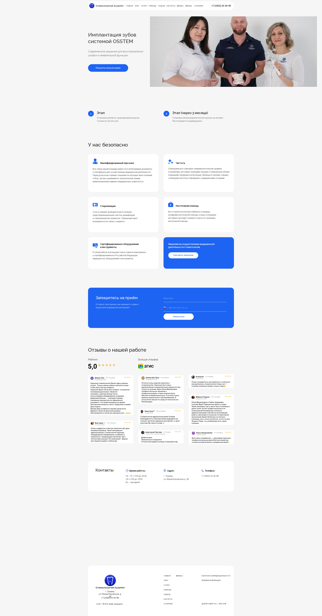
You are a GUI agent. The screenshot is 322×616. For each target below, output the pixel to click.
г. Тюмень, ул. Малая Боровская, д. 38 (110, 594)
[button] (108, 68)
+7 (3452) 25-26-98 (209, 476)
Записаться (178, 316)
